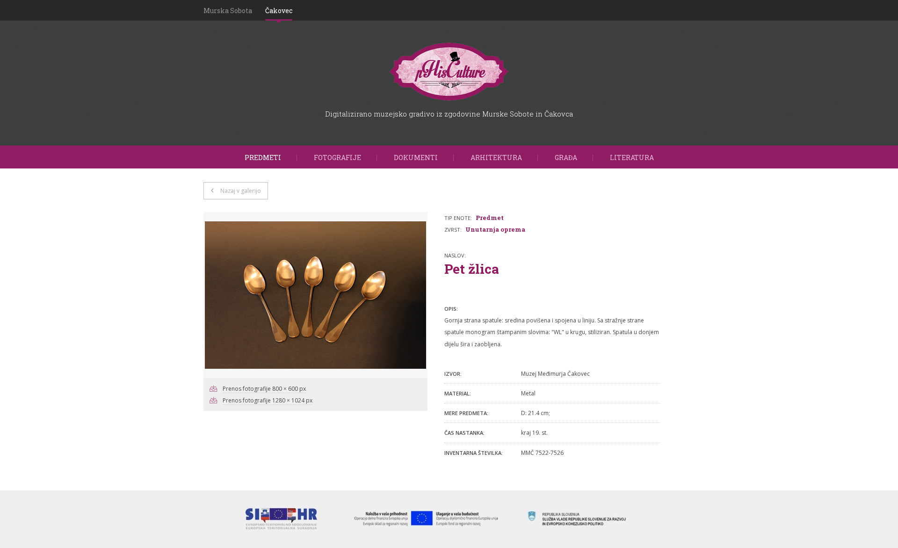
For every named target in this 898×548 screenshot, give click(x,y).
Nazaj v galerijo (240, 191)
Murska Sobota (227, 10)
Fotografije (337, 157)
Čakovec (278, 10)
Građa (566, 157)
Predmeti (263, 157)
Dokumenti (416, 157)
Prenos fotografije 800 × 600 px (264, 389)
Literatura (632, 157)
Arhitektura (496, 157)
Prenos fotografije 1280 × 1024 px (267, 400)
